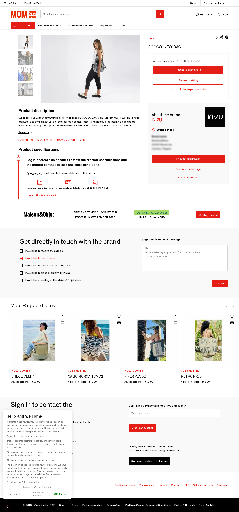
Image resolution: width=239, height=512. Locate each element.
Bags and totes (67, 140)
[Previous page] (227, 305)
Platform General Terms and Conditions (148, 505)
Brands (122, 25)
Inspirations (106, 25)
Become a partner (92, 505)
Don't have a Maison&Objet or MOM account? (157, 405)
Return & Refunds (184, 505)
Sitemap (222, 485)
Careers (63, 505)
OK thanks (60, 494)
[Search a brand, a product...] (160, 14)
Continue (220, 283)
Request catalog (188, 80)
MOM (24, 14)
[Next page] (233, 305)
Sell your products (214, 3)
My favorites (206, 14)
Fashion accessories (42, 140)
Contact (176, 485)
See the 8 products (188, 177)
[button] (7, 506)
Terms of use (113, 505)
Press (75, 505)
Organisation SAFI (44, 505)
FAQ (186, 485)
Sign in (193, 3)
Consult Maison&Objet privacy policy (23, 482)
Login (225, 14)
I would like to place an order (190, 89)
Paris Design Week (33, 3)
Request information (188, 158)
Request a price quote (188, 69)
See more (23, 132)
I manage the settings (37, 494)
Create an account (46, 195)
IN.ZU (82, 140)
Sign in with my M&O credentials (149, 461)
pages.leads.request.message (161, 239)
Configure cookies (125, 485)
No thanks (14, 494)
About (163, 485)
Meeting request (208, 215)
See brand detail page (188, 169)
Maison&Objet (11, 3)
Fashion (23, 140)
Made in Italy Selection (49, 25)
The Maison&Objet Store (80, 25)
